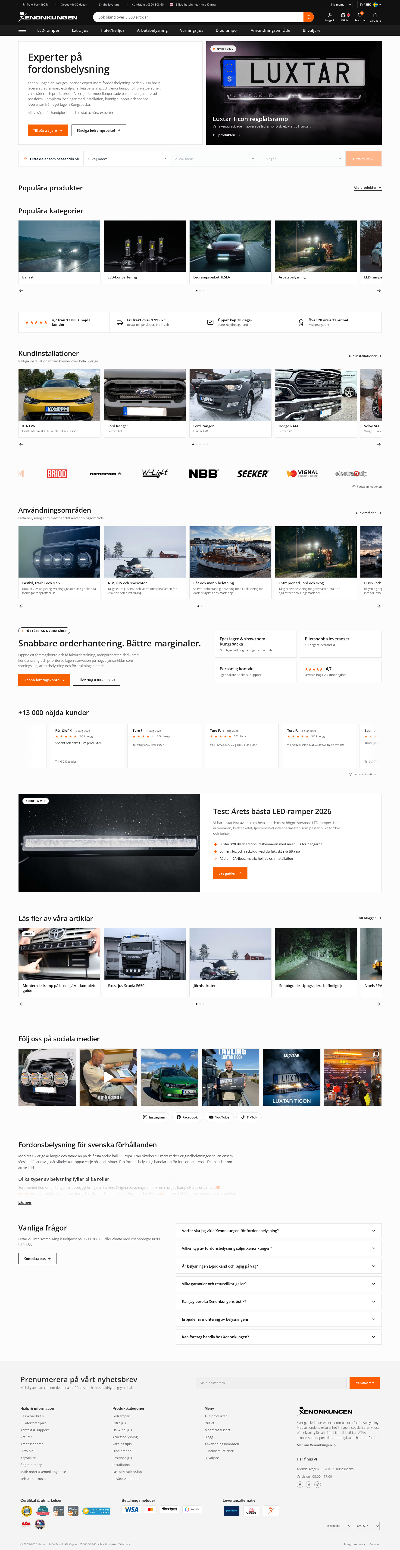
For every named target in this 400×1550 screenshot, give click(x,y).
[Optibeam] (41, 474)
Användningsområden (222, 1444)
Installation (121, 1465)
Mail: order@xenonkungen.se (43, 1472)
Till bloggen (367, 918)
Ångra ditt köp (31, 1465)
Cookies (374, 1544)
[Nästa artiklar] (378, 1004)
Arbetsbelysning (152, 30)
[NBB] (140, 474)
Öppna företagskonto (41, 680)
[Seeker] (189, 474)
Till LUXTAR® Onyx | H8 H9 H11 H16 (149, 745)
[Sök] (308, 17)
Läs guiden (228, 873)
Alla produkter (365, 187)
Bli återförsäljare (33, 1423)
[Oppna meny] (22, 30)
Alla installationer (363, 356)
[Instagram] (309, 1484)
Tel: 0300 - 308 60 (33, 1478)
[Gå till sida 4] (203, 444)
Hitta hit (26, 1451)
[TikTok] (317, 1484)
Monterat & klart (217, 1430)
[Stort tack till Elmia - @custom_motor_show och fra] (353, 1077)
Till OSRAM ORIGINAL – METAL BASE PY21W (231, 745)
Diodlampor (227, 30)
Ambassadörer (31, 1444)
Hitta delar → (363, 159)
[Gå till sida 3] (203, 290)
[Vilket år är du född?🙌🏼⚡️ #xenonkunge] (108, 1077)
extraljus (165, 1193)
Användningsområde (270, 30)
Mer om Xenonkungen (315, 1445)
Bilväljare (312, 30)
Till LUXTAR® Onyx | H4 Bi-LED (300, 762)
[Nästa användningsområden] (378, 606)
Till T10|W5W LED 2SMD (64, 745)
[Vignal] (238, 474)
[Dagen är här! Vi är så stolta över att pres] (292, 1077)
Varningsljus (191, 30)
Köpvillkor (28, 1458)
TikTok (252, 1117)
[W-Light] (91, 474)
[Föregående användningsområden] (21, 606)
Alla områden (366, 513)
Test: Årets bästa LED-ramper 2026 (272, 811)
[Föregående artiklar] (21, 1004)
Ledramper (121, 1416)
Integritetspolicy (354, 1544)
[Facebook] (300, 1484)
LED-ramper (48, 30)
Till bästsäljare (45, 130)
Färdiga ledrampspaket (96, 130)
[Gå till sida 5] (207, 444)
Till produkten (224, 135)
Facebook (190, 1117)
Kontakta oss (35, 1258)
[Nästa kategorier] (378, 290)
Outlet (209, 1423)
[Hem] (324, 1411)
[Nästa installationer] (378, 444)
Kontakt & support (34, 1430)
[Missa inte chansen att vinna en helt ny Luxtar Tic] (230, 1077)
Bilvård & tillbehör (126, 1478)
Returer (26, 1437)
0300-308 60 (93, 1239)
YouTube (222, 1117)
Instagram (157, 1117)
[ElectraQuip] (287, 474)
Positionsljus (122, 1458)
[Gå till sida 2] (200, 290)
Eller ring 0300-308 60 (96, 680)
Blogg (209, 1437)
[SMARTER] (336, 474)
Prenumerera (365, 1383)
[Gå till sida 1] (196, 290)
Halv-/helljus (113, 30)
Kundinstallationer (219, 1451)
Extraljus (80, 30)
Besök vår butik (32, 1416)
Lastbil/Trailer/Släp (127, 1472)
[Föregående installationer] (21, 444)
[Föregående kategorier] (21, 290)
